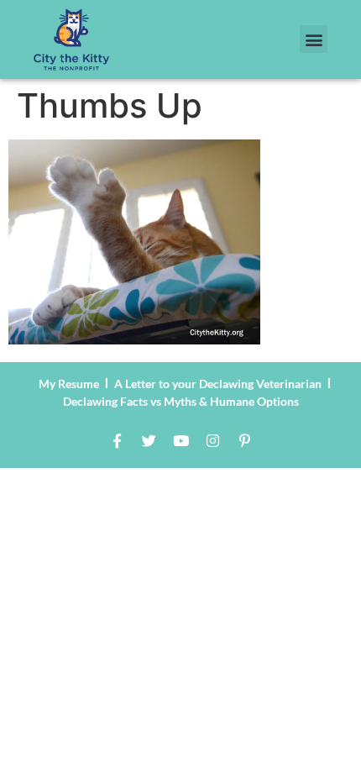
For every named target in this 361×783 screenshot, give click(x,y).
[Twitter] (148, 441)
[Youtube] (180, 441)
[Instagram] (212, 441)
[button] (313, 39)
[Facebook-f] (116, 441)
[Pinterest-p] (244, 441)
